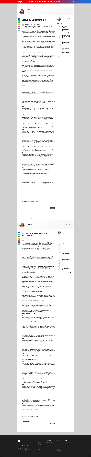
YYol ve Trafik (58, 443)
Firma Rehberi (58, 449)
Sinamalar (57, 447)
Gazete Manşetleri (59, 450)
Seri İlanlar (57, 448)
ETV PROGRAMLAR (32, 1)
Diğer (62, 1)
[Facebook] (18, 445)
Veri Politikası (19, 450)
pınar (28, 12)
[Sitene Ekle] (29, 445)
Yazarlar (23, 4)
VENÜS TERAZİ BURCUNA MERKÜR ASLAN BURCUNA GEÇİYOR (66, 36)
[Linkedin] (24, 445)
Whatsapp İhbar (27, 449)
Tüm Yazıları (69, 18)
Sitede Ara (67, 442)
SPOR (59, 1)
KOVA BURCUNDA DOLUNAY (66, 253)
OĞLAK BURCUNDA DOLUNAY (66, 52)
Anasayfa (19, 4)
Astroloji (67, 447)
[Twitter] (19, 445)
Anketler (67, 443)
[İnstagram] (21, 445)
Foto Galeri (40, 440)
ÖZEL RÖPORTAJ (50, 1)
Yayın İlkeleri (19, 449)
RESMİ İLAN (39, 1)
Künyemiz (39, 447)
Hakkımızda (19, 448)
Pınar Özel (26, 4)
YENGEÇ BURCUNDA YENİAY (66, 46)
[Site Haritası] (28, 445)
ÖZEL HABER (44, 1)
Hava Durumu (58, 442)
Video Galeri (40, 442)
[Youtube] (23, 445)
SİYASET (55, 1)
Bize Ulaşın (39, 449)
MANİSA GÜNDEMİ (48, 449)
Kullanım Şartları (27, 448)
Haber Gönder (27, 450)
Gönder (52, 208)
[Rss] (26, 445)
